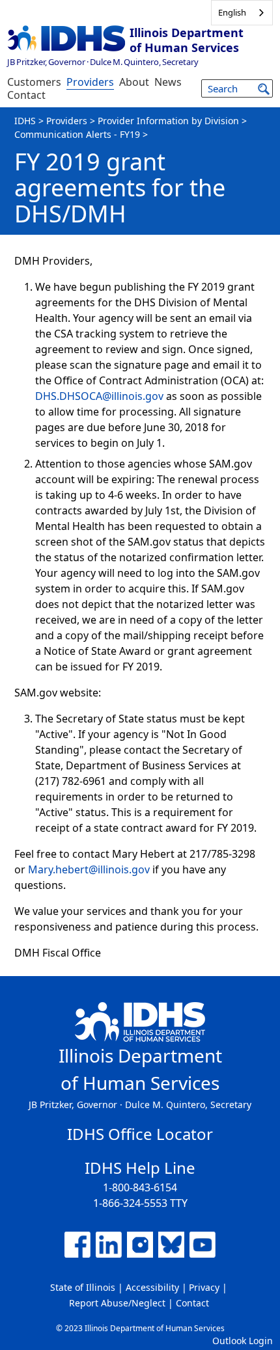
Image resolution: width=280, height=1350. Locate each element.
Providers (90, 82)
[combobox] (242, 12)
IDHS (25, 120)
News (168, 82)
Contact (26, 95)
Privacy (204, 1287)
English (232, 12)
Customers (34, 82)
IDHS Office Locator (140, 1134)
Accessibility (152, 1287)
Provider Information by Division (168, 120)
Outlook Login (242, 1340)
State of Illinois (82, 1287)
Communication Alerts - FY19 (77, 134)
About (134, 82)
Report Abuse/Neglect (117, 1303)
